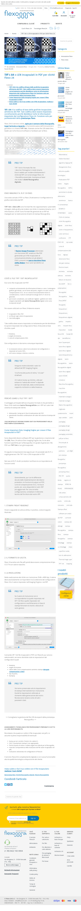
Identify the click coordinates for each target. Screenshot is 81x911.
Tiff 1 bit (61, 564)
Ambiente (32, 847)
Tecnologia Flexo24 (40, 28)
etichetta (62, 271)
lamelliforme (66, 338)
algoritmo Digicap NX (65, 163)
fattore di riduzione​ (65, 280)
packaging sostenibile (66, 434)
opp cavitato (63, 417)
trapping (69, 564)
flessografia (62, 292)
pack (71, 417)
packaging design (64, 426)
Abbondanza (63, 154)
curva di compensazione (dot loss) (64, 250)
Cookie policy (33, 874)
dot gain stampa (64, 263)
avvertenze (62, 200)
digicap (65, 255)
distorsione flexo (64, 259)
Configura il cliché (25, 24)
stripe (70, 547)
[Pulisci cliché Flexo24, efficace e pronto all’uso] (61, 75)
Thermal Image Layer (65, 559)
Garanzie (32, 890)
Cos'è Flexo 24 (27, 28)
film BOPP (62, 284)
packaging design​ (64, 430)
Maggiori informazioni (72, 3)
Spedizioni (70, 841)
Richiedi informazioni (11, 870)
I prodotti (45, 24)
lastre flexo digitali (64, 372)
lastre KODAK (63, 376)
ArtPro (70, 188)
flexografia (62, 305)
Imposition (62, 330)
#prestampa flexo (10, 775)
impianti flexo (67, 326)
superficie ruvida (64, 551)
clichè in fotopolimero (66, 230)
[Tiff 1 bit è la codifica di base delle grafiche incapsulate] (30, 145)
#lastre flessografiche (42, 775)
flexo (70, 296)
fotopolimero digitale (65, 317)
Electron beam (63, 267)
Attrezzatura (33, 843)
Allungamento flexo (65, 167)
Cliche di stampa (64, 217)
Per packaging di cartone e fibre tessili (46, 855)
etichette (68, 276)
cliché (70, 213)
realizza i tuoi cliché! (13, 771)
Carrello (69, 866)
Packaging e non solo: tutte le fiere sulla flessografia (65, 135)
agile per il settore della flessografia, (40, 124)
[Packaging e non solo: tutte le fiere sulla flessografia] (61, 133)
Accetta (61, 3)
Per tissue (45, 861)
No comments (11, 67)
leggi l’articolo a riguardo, (14, 126)
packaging (62, 422)
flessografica (63, 296)
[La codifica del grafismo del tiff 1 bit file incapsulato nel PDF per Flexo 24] (30, 228)
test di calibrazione (65, 555)
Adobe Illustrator (64, 159)
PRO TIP (61, 476)
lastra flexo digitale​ (65, 351)
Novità (59, 24)
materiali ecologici (64, 401)
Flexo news (64, 60)
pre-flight (70, 451)
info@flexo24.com (57, 8)
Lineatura (62, 380)
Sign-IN (74, 8)
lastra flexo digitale (65, 347)
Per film (44, 843)
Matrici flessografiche (65, 405)
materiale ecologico (65, 397)
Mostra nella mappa (12, 865)
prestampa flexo (64, 472)
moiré (71, 413)
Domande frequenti (11, 874)
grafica (61, 321)
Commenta (49, 786)
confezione (62, 238)
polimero (62, 451)
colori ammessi (64, 234)
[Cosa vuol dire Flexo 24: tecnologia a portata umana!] (61, 104)
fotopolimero (63, 313)
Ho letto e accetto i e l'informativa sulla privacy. (22, 822)
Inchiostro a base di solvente (58, 845)
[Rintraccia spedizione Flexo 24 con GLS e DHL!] (61, 119)
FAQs (46, 8)
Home (6, 33)
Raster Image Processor (25, 251)
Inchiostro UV (59, 851)
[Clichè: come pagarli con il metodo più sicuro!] (61, 89)
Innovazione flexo (21, 67)
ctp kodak (69, 242)
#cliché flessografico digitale (25, 775)
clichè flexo (68, 225)
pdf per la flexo (64, 438)
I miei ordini (70, 856)
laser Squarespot (64, 342)
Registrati (68, 8)
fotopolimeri (63, 309)
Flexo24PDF (62, 301)
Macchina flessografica (66, 384)
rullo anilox (62, 493)
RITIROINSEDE (69, 488)
